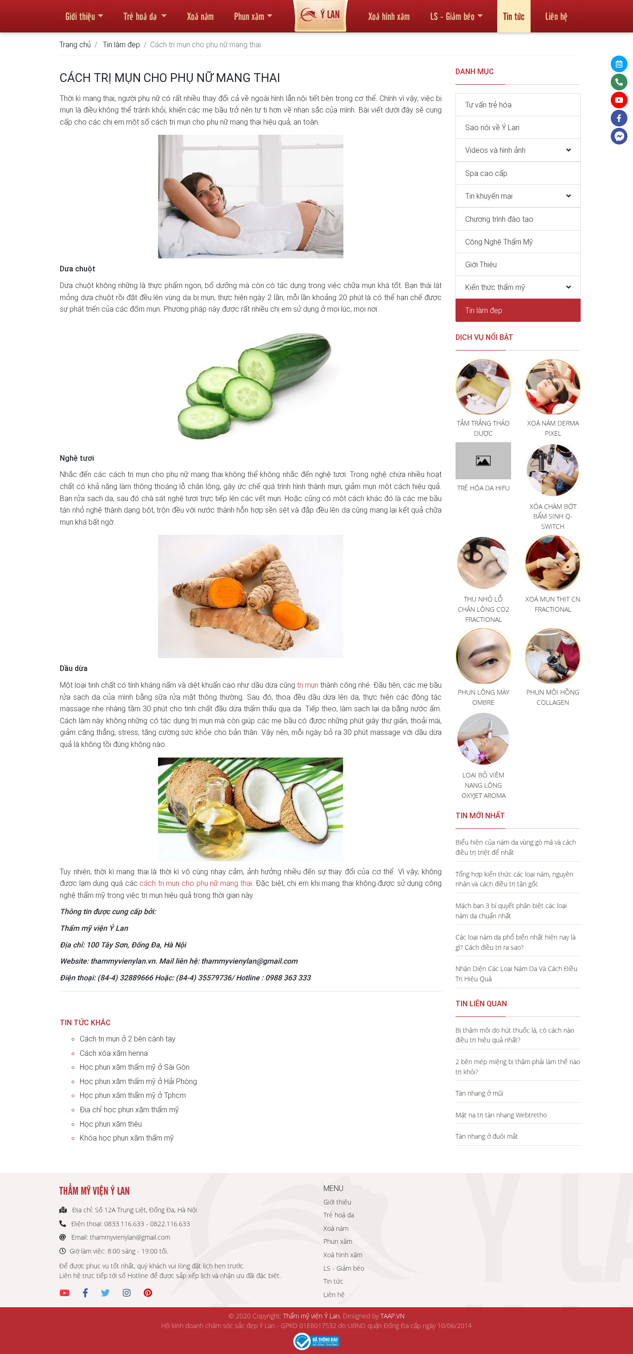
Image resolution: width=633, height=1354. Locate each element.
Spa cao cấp (486, 173)
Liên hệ (556, 15)
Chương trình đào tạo (499, 219)
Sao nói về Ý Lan (492, 127)
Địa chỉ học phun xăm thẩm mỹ (129, 1109)
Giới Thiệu (481, 264)
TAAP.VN (392, 1315)
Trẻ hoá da (141, 15)
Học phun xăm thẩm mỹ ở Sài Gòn (135, 1067)
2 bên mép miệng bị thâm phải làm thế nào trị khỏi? (518, 1066)
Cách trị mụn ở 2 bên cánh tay (128, 1038)
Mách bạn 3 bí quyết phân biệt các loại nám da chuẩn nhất (511, 910)
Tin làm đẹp (121, 44)
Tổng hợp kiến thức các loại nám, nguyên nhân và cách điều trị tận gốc (514, 879)
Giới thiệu (80, 15)
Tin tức (514, 15)
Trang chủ (75, 44)
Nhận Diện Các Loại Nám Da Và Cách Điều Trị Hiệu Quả (516, 973)
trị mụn (307, 685)
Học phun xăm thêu (111, 1123)
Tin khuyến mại (489, 196)
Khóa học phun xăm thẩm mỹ (127, 1137)
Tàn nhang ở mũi (479, 1093)
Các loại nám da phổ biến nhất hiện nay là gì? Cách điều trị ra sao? (516, 942)
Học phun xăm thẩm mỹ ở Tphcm (133, 1095)
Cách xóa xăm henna (114, 1053)
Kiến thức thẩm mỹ (495, 287)
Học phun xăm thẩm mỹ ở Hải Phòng (138, 1081)
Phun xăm (249, 15)
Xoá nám (200, 15)
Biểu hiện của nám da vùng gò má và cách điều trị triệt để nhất (516, 847)
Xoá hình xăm (389, 15)
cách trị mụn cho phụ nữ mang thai (195, 883)
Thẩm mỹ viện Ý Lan (311, 1315)
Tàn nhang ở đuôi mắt (487, 1136)
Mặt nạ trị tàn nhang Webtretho (501, 1114)
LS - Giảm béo (452, 15)
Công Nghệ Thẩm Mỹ (499, 241)
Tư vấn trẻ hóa (488, 104)
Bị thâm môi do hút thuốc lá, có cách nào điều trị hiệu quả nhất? (515, 1035)
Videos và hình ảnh (495, 150)
